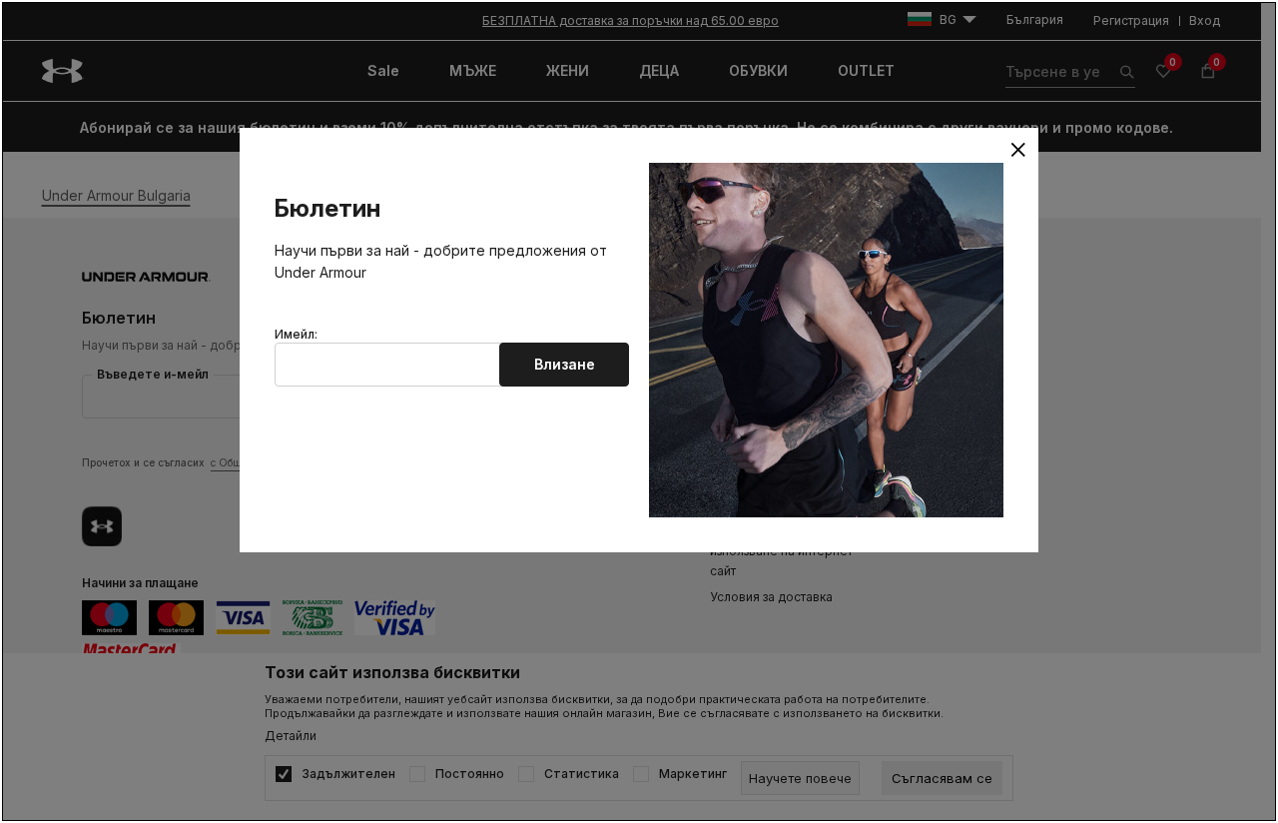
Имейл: (296, 335)
